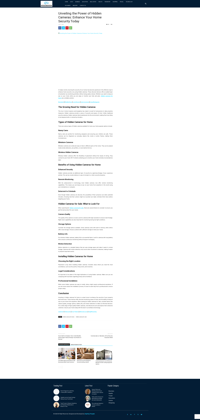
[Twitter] (63, 27)
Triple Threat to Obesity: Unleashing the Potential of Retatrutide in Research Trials (68, 404)
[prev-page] (59, 367)
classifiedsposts (94, 102)
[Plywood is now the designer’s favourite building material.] (85, 353)
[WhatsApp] (70, 27)
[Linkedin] (131, 414)
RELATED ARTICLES (64, 344)
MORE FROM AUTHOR (76, 344)
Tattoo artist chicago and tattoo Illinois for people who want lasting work (97, 398)
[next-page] (62, 367)
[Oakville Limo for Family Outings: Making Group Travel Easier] (56, 398)
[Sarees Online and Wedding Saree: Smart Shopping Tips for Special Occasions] (88, 391)
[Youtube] (141, 414)
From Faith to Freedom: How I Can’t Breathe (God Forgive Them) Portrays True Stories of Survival (69, 337)
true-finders (75, 311)
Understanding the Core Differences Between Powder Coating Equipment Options (104, 362)
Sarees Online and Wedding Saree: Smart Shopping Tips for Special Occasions (97, 392)
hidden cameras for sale (81, 316)
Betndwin (61, 102)
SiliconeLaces (84, 311)
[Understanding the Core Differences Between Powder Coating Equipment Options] (104, 354)
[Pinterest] (67, 27)
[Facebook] (59, 27)
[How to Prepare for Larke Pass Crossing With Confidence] (56, 392)
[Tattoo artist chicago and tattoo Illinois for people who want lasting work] (88, 398)
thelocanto (68, 311)
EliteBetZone (68, 102)
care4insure (76, 102)
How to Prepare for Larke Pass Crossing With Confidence (67, 391)
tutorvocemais (85, 102)
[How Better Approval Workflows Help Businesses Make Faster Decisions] (66, 353)
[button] (146, 4)
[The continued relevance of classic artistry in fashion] (88, 405)
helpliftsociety (92, 311)
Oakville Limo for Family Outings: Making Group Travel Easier (67, 398)
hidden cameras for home (68, 316)
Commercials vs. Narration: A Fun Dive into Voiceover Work (102, 336)
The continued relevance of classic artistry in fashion (97, 405)
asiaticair (61, 311)
